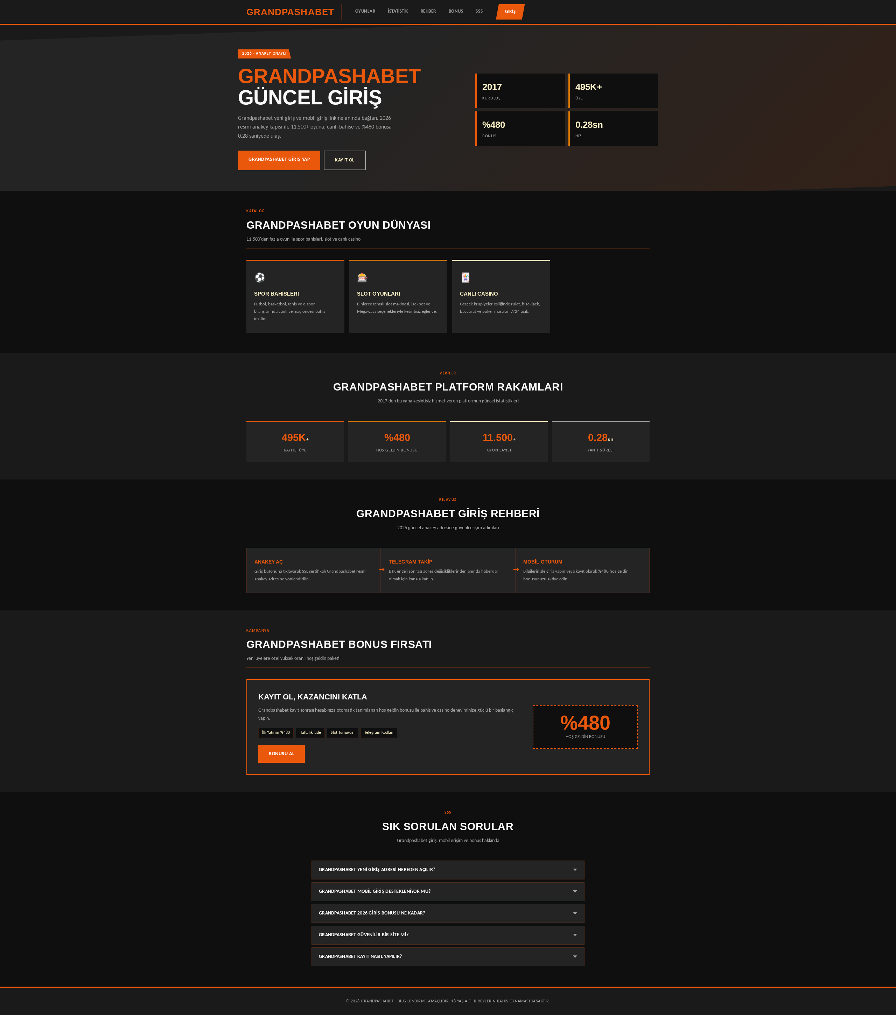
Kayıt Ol (345, 160)
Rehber (428, 11)
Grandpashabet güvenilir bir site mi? (363, 935)
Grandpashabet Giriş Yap (279, 159)
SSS (479, 11)
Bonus (456, 11)
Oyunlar (365, 11)
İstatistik (398, 11)
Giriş (510, 11)
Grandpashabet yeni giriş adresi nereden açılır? (377, 869)
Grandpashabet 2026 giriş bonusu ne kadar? (372, 913)
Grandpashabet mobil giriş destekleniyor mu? (374, 891)
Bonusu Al (281, 754)
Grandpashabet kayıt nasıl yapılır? (360, 956)
